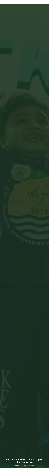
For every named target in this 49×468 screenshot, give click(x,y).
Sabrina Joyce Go (19, 465)
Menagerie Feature (26, 456)
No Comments (32, 465)
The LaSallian (4, 1)
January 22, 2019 (26, 465)
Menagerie (21, 456)
